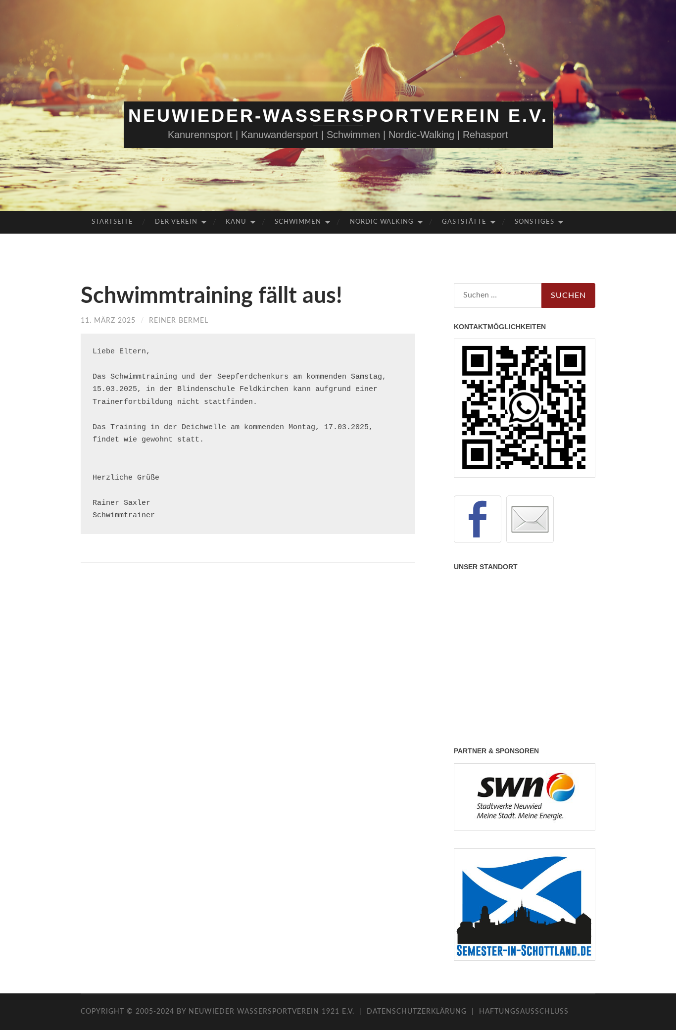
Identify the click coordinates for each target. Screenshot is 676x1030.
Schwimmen (298, 222)
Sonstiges (534, 222)
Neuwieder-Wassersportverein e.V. (338, 115)
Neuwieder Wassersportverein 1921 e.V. (273, 1011)
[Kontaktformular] (530, 519)
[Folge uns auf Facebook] (477, 519)
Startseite (112, 222)
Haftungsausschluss (524, 1011)
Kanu (236, 222)
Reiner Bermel (178, 320)
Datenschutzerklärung (417, 1011)
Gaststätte (464, 222)
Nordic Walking (382, 222)
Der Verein (176, 222)
